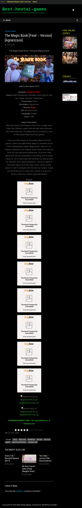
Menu (8, 20)
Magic (8, 442)
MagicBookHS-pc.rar (29, 400)
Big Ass (39, 439)
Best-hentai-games (24, 9)
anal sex (22, 439)
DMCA (35, 2)
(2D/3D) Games (10, 31)
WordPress (46, 505)
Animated (31, 439)
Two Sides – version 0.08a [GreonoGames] (45, 458)
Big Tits (47, 439)
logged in (20, 491)
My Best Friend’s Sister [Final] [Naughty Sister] (28, 468)
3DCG (15, 439)
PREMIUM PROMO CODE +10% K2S (19, 2)
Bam (55, 505)
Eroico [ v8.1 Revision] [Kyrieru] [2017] (12, 458)
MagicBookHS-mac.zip (29, 403)
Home (3, 2)
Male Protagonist (19, 442)
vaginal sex (32, 442)
